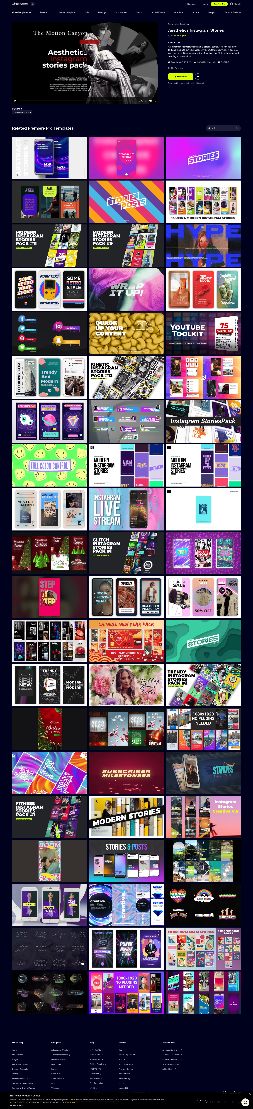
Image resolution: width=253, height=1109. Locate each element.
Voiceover (122, 12)
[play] (15, 100)
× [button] (250, 1094)
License (122, 1083)
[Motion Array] (102, 1049)
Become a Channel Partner (24, 1088)
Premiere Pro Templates (178, 24)
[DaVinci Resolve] (105, 1064)
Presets (44, 12)
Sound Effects (158, 12)
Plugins (211, 12)
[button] (87, 1105)
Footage (102, 12)
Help (120, 1050)
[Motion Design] (103, 1078)
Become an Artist (126, 1064)
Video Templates (20, 12)
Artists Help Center (127, 1055)
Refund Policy (124, 1074)
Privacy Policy (124, 1078)
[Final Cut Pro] (102, 1068)
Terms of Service (126, 1069)
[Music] (96, 1087)
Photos (196, 12)
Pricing (15, 1074)
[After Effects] (102, 1054)
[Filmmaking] (100, 1073)
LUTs (87, 12)
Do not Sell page (70, 1102)
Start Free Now (219, 4)
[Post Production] (105, 1083)
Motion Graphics (67, 12)
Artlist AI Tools (232, 12)
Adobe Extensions (20, 1064)
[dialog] (126, 1100)
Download (172, 83)
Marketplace (17, 1055)
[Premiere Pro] (102, 1059)
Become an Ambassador (22, 1083)
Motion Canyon (178, 35)
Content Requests (20, 1069)
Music (139, 12)
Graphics (178, 12)
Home (14, 1050)
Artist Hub (123, 1059)
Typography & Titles (22, 112)
